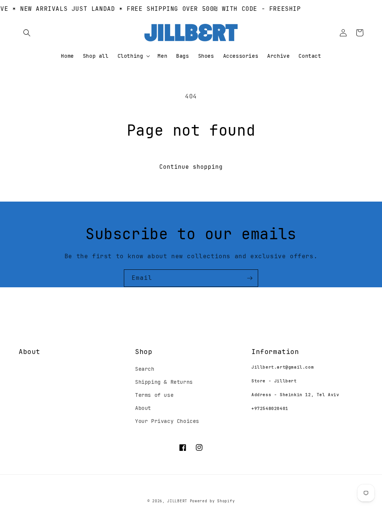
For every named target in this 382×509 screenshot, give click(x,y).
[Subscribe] (249, 278)
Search (144, 369)
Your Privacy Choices (167, 421)
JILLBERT (178, 501)
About (143, 408)
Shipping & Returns (164, 382)
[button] (27, 33)
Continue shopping (191, 167)
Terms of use (154, 395)
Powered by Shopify (212, 501)
